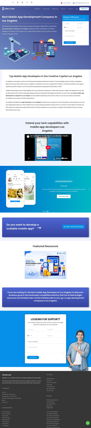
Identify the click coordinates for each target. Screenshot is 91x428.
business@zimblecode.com (82, 3)
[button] (1, 189)
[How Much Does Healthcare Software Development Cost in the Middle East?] (45, 265)
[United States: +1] (65, 27)
